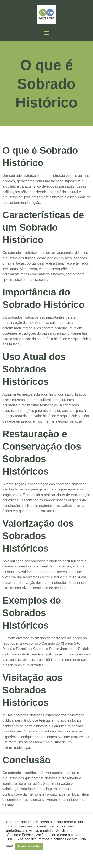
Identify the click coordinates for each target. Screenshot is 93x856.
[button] (47, 32)
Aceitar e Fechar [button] (29, 846)
